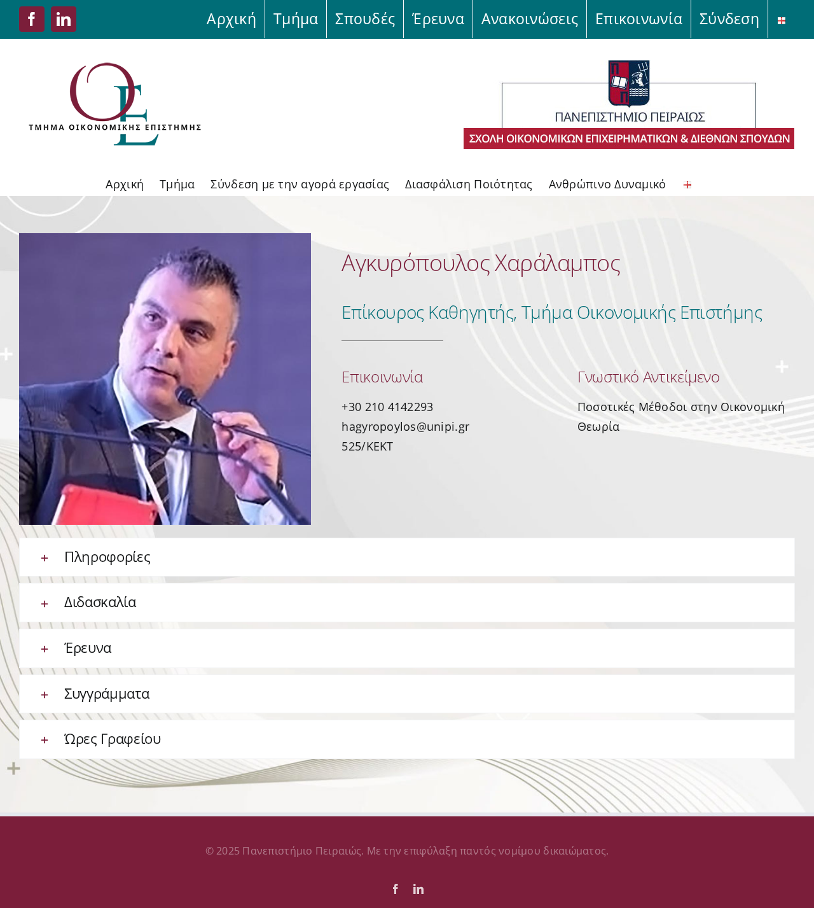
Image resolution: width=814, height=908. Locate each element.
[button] (407, 557)
